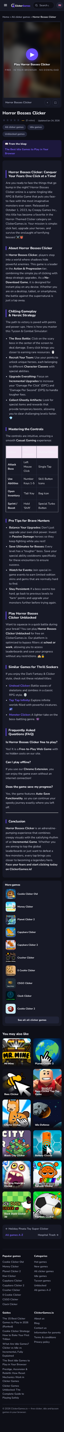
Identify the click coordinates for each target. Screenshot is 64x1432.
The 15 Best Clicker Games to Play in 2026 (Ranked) (15, 1322)
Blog (36, 1323)
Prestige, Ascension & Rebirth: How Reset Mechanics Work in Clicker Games (14, 1375)
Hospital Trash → (48, 1235)
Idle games (36, 127)
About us (39, 1318)
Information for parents (47, 1332)
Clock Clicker (9, 1304)
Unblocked (40, 1285)
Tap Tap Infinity (19, 700)
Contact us (40, 1328)
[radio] (4, 120)
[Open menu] (5, 5)
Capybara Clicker (12, 1280)
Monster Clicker (19, 715)
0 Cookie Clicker (11, 1295)
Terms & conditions (45, 1337)
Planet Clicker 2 (11, 1271)
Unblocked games (15, 134)
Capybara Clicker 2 (13, 1285)
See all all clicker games (32, 1020)
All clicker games (21, 17)
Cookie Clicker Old (13, 1262)
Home (5, 17)
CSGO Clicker (10, 1299)
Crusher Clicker (11, 1290)
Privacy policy (42, 1342)
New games (41, 1266)
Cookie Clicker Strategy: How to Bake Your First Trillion (16, 1335)
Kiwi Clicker (9, 1276)
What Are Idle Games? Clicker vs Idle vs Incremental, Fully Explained (15, 1350)
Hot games (40, 1262)
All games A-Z (14, 1235)
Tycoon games (42, 1280)
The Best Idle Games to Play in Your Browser (26, 151)
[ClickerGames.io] (21, 5)
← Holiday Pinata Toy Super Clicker (26, 1228)
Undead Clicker (19, 686)
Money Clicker (10, 1266)
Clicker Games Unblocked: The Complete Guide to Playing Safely (13, 1392)
